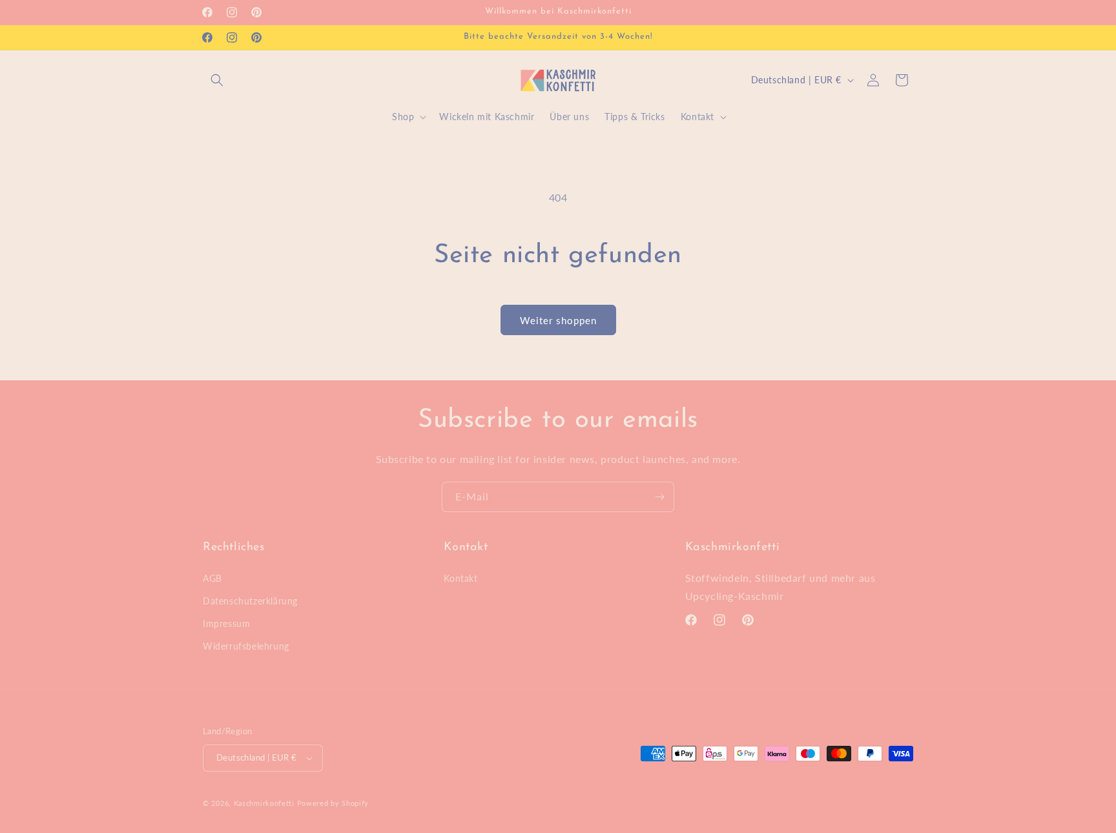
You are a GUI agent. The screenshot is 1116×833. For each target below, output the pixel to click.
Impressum (226, 623)
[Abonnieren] (659, 497)
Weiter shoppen (558, 320)
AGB (212, 578)
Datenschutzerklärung (250, 600)
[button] (217, 80)
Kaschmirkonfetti (264, 803)
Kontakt (460, 578)
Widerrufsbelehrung (246, 646)
